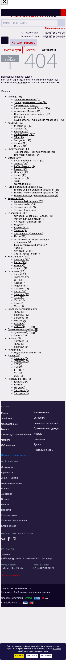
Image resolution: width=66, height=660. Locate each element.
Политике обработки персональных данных (39, 649)
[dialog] (33, 633)
